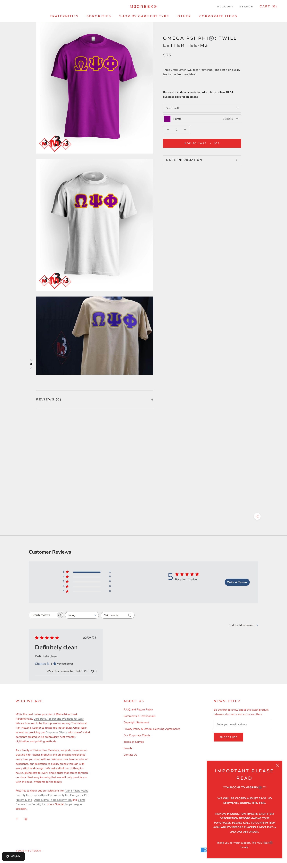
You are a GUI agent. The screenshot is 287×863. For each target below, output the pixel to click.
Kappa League (73, 804)
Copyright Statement (136, 722)
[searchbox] (42, 615)
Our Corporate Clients (137, 735)
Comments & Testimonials (140, 716)
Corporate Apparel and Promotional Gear (59, 719)
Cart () (268, 6)
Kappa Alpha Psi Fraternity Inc (50, 795)
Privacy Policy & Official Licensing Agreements (152, 729)
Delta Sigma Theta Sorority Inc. (53, 800)
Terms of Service (134, 742)
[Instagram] (26, 819)
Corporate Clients (56, 732)
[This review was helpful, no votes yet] (85, 671)
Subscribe (228, 737)
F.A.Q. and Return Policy (138, 709)
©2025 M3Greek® (28, 850)
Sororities (99, 16)
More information (184, 159)
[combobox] (82, 615)
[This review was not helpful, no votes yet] (92, 671)
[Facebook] (17, 819)
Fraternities (64, 16)
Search (246, 6)
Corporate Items (218, 16)
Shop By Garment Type (144, 16)
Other (184, 16)
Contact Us (130, 755)
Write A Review (237, 582)
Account (225, 6)
